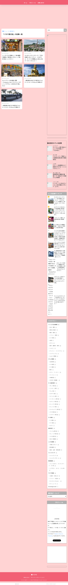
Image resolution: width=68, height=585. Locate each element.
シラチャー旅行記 (55, 414)
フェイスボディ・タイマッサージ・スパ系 (56, 464)
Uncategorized (53, 486)
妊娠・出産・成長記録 (56, 450)
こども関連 (52, 442)
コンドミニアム (54, 353)
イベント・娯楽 (54, 335)
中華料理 (52, 377)
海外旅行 (51, 428)
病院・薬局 (53, 332)
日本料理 (53, 362)
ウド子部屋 (52, 473)
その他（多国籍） (55, 380)
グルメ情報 (52, 359)
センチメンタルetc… (55, 481)
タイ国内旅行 (52, 383)
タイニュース (53, 484)
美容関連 (51, 461)
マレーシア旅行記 (55, 434)
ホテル (52, 343)
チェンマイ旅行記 (55, 404)
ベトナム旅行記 (54, 431)
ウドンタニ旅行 (54, 396)
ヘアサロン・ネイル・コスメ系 (56, 469)
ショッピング (52, 452)
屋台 (51, 369)
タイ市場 (52, 338)
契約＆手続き (54, 330)
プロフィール (32, 3)
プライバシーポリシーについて (37, 577)
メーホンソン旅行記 (55, 399)
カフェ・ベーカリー (55, 372)
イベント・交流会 (55, 478)
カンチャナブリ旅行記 (56, 409)
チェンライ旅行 (54, 407)
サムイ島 (52, 391)
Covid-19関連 (54, 356)
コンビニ (52, 348)
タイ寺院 (52, 423)
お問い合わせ (41, 3)
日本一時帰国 (54, 439)
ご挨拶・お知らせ (55, 476)
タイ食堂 (53, 367)
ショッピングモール (55, 458)
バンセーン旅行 (54, 388)
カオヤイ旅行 (53, 393)
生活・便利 (53, 327)
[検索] (65, 30)
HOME (35, 575)
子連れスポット (54, 444)
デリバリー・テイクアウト (57, 351)
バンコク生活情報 (53, 324)
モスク (52, 425)
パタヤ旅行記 (53, 412)
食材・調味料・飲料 (55, 345)
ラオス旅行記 (53, 436)
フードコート (54, 375)
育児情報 (53, 447)
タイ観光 (51, 417)
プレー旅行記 (53, 386)
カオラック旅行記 (55, 401)
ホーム (25, 3)
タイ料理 (52, 364)
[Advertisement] (34, 16)
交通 (51, 340)
